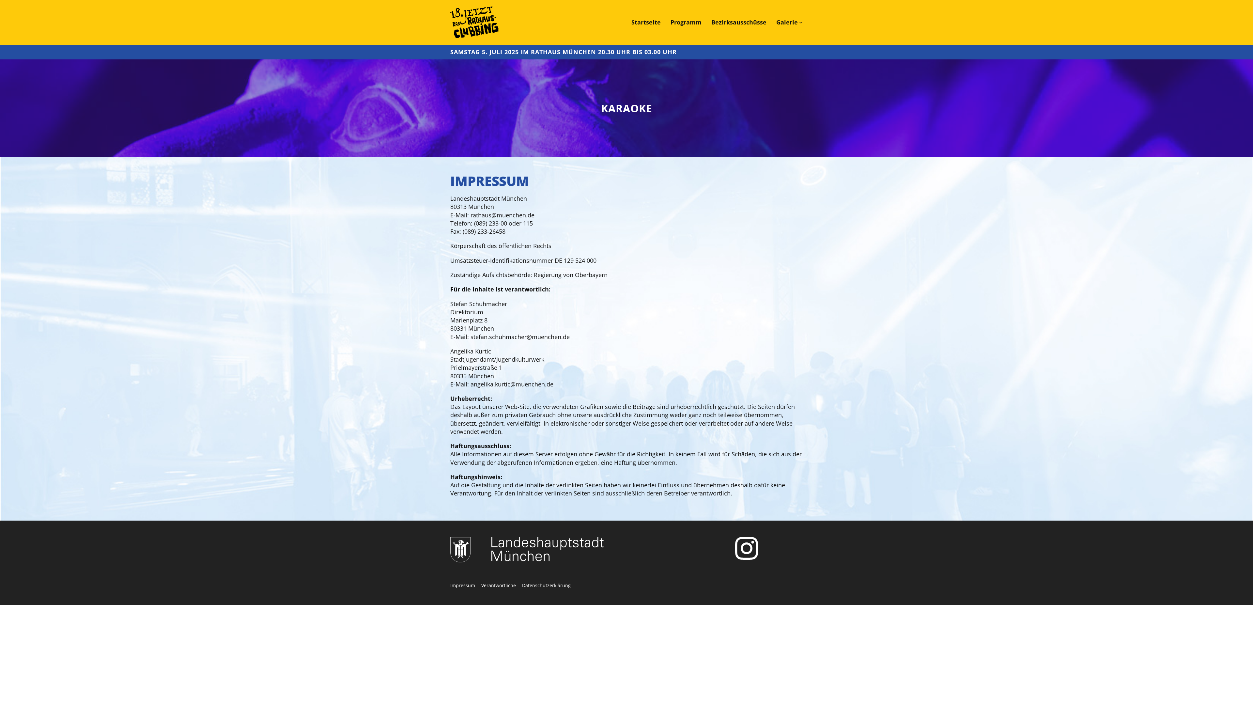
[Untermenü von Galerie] (801, 22)
